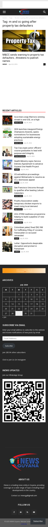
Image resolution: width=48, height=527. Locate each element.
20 (6, 309)
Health (17, 169)
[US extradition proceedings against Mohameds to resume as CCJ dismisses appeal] (7, 178)
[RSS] (27, 512)
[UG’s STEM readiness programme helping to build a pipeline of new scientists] (7, 218)
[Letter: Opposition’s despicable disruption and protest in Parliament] (7, 247)
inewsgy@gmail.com (29, 495)
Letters (17, 252)
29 (19, 313)
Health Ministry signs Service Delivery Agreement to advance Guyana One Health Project (28, 164)
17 (31, 304)
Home (4, 18)
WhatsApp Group (16, 375)
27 (6, 313)
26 (43, 309)
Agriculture (18, 209)
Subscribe (9, 346)
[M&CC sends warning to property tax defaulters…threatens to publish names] (24, 41)
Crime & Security (20, 156)
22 (19, 309)
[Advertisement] (25, 4)
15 (19, 304)
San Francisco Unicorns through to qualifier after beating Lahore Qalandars (29, 190)
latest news (18, 122)
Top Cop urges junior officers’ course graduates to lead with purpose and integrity (28, 150)
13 (6, 304)
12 (43, 299)
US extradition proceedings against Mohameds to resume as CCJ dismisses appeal (29, 177)
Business (6, 50)
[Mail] (20, 512)
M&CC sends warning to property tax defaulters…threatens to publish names (23, 57)
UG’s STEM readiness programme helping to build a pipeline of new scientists (29, 217)
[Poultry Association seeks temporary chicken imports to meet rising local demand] (7, 204)
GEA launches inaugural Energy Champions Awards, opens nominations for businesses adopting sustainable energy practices (28, 134)
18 (37, 304)
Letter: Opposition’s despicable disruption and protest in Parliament (28, 246)
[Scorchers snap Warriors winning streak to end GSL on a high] (7, 120)
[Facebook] (14, 512)
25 (37, 309)
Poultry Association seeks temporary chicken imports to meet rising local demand (27, 203)
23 (26, 309)
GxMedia (24, 524)
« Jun (4, 317)
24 (31, 309)
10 (31, 299)
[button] (4, 12)
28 (12, 313)
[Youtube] (34, 512)
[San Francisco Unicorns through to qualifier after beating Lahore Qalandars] (7, 189)
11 (37, 299)
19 (43, 304)
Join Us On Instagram (17, 360)
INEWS (4, 64)
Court (16, 183)
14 (12, 304)
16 (26, 304)
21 (12, 309)
